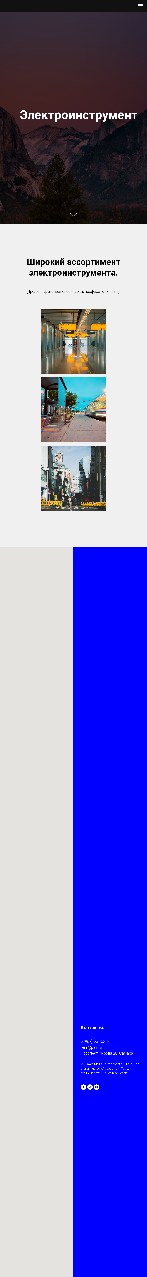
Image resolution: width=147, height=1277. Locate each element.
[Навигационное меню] (140, 6)
